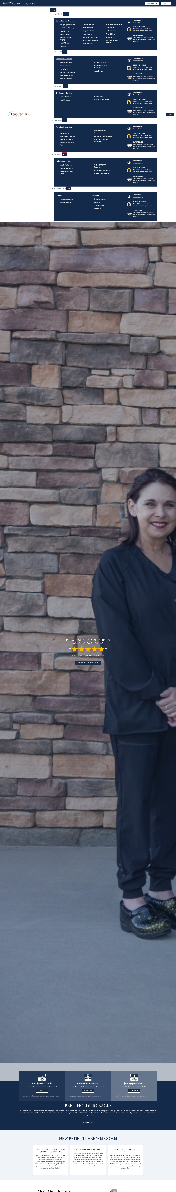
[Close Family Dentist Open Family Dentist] (66, 14)
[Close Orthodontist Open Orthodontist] (64, 52)
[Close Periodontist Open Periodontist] (64, 120)
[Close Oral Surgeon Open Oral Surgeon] (65, 86)
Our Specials (138, 35)
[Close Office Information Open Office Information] (68, 188)
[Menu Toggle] (53, 10)
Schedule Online (139, 26)
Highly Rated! (138, 20)
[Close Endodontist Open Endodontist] (64, 154)
